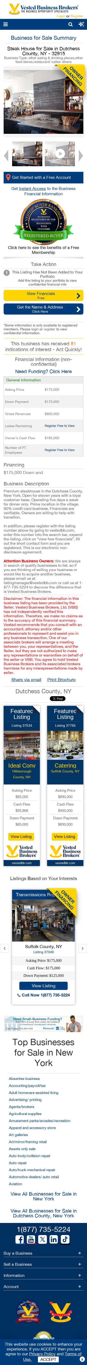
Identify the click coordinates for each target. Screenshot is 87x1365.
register (49, 329)
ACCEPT (48, 1359)
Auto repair (18, 1163)
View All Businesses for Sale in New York (44, 1196)
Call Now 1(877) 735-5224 (45, 994)
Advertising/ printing (25, 1100)
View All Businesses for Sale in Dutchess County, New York (44, 1213)
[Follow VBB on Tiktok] (65, 1240)
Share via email (26, 679)
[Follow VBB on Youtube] (31, 1239)
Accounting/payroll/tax (27, 1086)
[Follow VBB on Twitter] (42, 1239)
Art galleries (18, 1135)
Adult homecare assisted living (33, 1093)
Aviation (15, 1184)
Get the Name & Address (40, 309)
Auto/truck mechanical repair (32, 1170)
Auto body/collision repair (30, 1156)
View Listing (21, 837)
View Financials (41, 295)
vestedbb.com (22, 863)
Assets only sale (22, 1149)
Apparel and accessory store (32, 1128)
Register (77, 16)
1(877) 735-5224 (44, 1229)
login (35, 329)
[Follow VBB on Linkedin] (54, 1239)
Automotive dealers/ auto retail (34, 1177)
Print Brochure (61, 679)
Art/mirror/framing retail (28, 1142)
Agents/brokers (21, 1107)
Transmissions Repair (38, 894)
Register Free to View (60, 426)
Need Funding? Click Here (43, 371)
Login (61, 16)
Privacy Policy (42, 1353)
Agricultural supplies (25, 1114)
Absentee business (24, 1079)
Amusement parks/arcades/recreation (39, 1121)
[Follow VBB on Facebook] (19, 1239)
